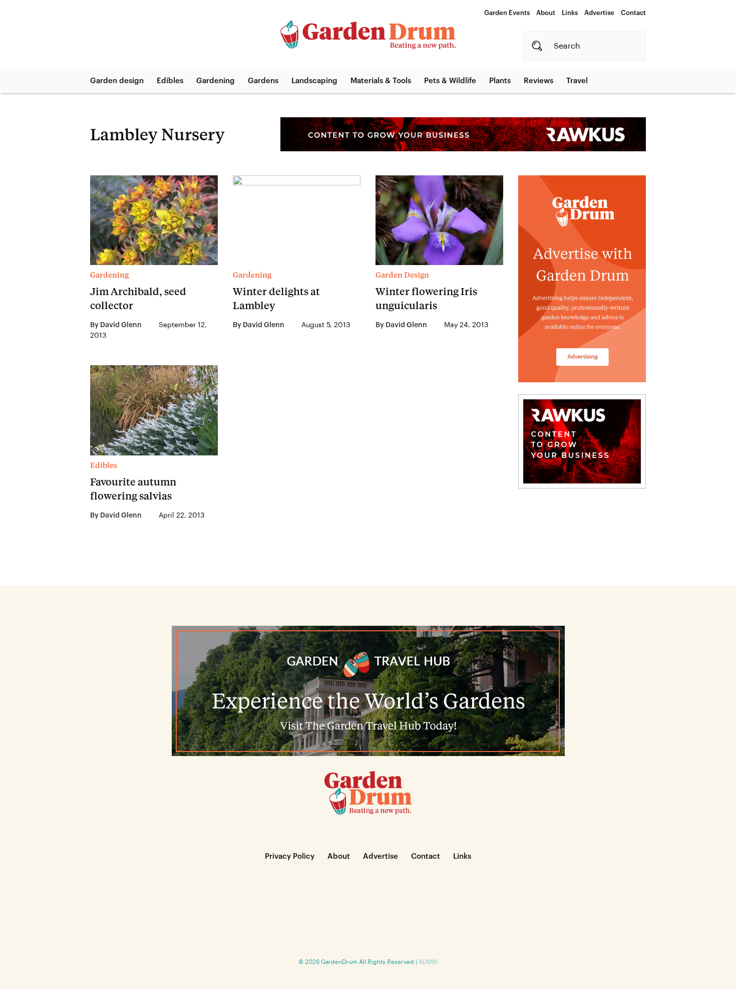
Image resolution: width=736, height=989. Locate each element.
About (545, 13)
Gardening (215, 81)
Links (570, 13)
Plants (500, 81)
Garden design (117, 81)
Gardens (263, 81)
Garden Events (507, 13)
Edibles (170, 81)
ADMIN (428, 962)
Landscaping (314, 81)
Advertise (599, 13)
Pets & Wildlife (450, 81)
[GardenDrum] (368, 35)
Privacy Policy (289, 856)
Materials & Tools (380, 81)
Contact (633, 13)
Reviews (538, 81)
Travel (577, 81)
